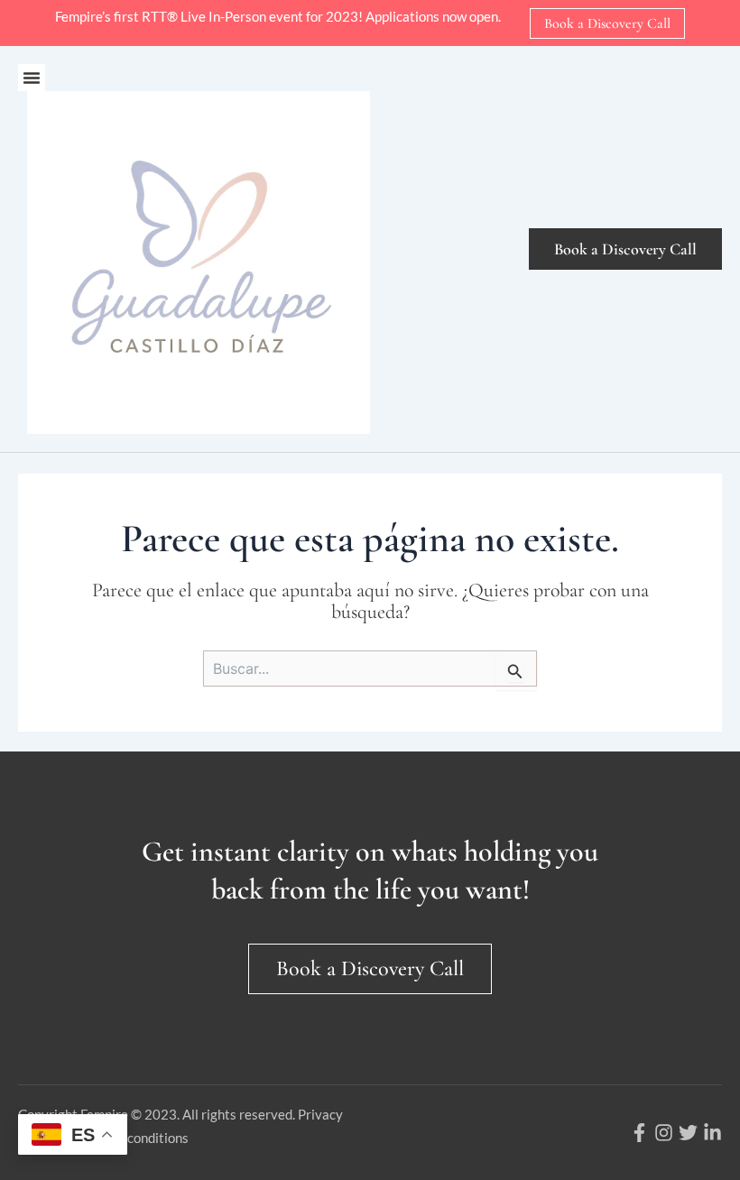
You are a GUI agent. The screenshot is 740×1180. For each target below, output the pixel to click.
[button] (31, 77)
